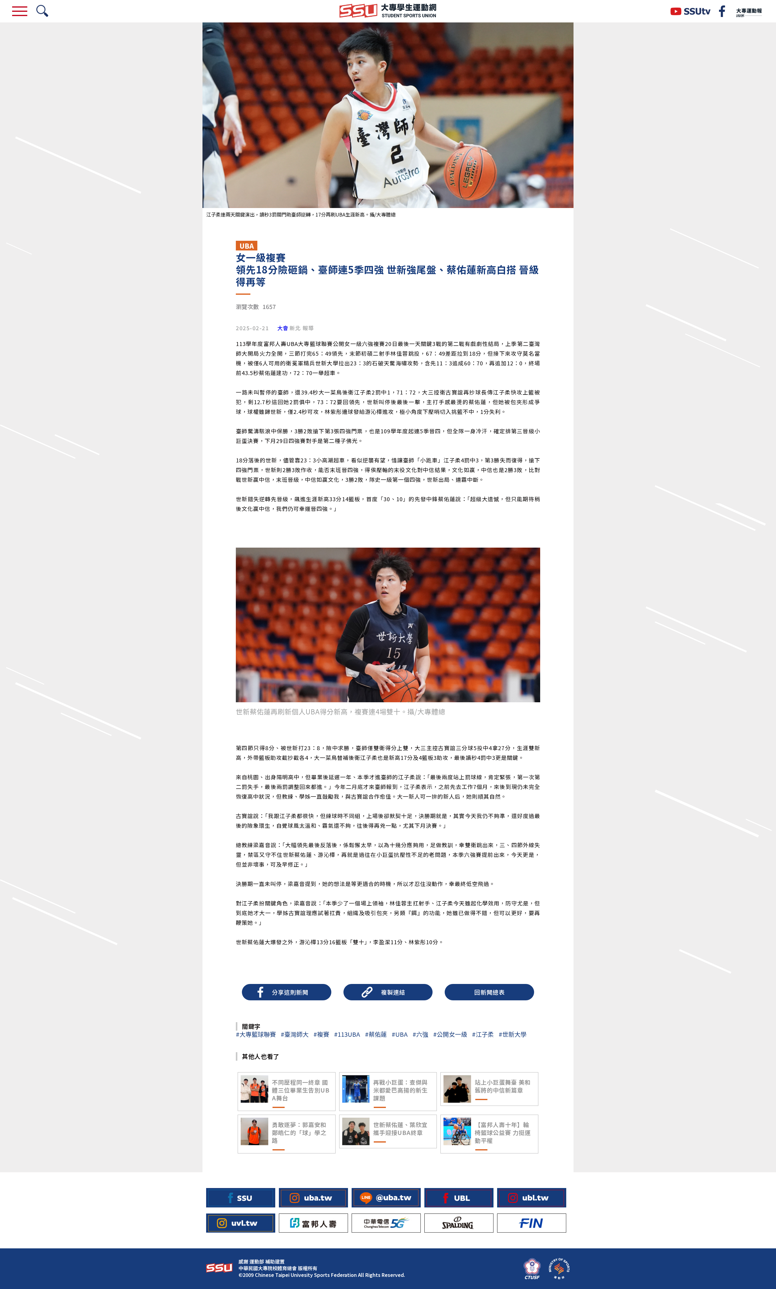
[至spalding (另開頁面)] (458, 1223)
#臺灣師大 (295, 1034)
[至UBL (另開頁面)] (458, 1197)
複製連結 (393, 992)
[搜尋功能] (42, 11)
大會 (282, 328)
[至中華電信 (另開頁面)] (386, 1223)
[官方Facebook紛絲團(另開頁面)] (722, 11)
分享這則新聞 (290, 992)
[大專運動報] (749, 11)
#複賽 (321, 1034)
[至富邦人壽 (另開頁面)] (313, 1223)
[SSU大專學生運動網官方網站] (388, 11)
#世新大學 (513, 1034)
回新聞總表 (489, 992)
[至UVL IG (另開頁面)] (240, 1223)
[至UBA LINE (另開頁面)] (386, 1197)
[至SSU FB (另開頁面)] (240, 1197)
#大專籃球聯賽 (256, 1034)
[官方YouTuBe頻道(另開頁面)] (691, 11)
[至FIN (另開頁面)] (531, 1223)
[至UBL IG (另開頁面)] (531, 1197)
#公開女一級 (450, 1034)
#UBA (400, 1034)
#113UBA (347, 1034)
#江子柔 (483, 1034)
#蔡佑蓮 (376, 1034)
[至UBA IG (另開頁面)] (313, 1197)
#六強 (420, 1034)
